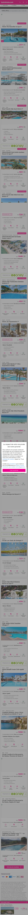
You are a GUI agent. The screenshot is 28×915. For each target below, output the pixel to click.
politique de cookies (8, 459)
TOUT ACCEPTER (14, 470)
